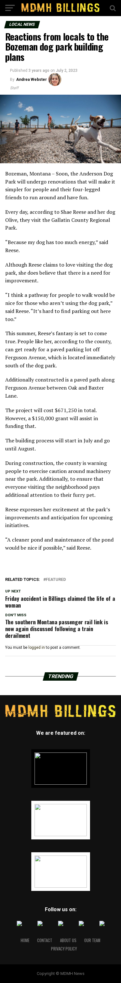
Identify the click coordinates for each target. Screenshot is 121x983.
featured (56, 580)
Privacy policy (64, 949)
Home (25, 940)
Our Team (92, 940)
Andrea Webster (31, 79)
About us (68, 940)
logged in (36, 647)
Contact (44, 940)
